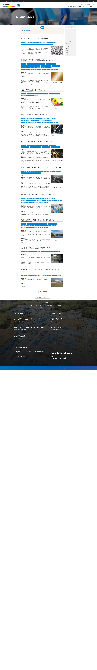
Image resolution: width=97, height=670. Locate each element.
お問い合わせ (92, 6)
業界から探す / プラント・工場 (51, 42)
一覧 (92, 1)
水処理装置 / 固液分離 (25, 120)
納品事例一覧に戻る (43, 297)
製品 (65, 6)
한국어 (94, 4)
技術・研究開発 (73, 6)
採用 (83, 6)
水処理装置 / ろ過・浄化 (37, 44)
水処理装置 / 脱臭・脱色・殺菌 (47, 44)
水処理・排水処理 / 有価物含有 (43, 145)
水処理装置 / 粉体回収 (36, 67)
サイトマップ (76, 368)
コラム (86, 6)
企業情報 (79, 6)
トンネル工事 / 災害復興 (56, 275)
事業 (62, 6)
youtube (87, 368)
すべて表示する (71, 27)
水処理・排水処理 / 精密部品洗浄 (27, 225)
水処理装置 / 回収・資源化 (53, 69)
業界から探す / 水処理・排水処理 (27, 44)
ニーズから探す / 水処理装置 (31, 42)
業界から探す (24, 42)
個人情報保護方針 (66, 368)
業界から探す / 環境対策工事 (35, 251)
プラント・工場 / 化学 (41, 118)
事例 (68, 6)
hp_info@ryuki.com (61, 353)
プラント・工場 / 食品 (34, 95)
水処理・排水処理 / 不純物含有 (51, 118)
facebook (83, 368)
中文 (92, 4)
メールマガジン (92, 368)
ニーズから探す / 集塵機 (25, 251)
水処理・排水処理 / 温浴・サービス (32, 171)
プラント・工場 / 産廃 (41, 42)
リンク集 (71, 368)
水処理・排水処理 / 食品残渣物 (43, 198)
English (89, 4)
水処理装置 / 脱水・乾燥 (43, 69)
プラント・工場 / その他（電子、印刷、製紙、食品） (30, 69)
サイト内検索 (84, 4)
